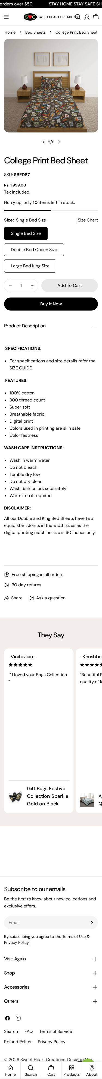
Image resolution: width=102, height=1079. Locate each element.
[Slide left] (43, 142)
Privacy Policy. (16, 942)
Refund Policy (17, 1042)
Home (10, 32)
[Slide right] (58, 142)
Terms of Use (74, 936)
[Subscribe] (91, 922)
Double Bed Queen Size (34, 249)
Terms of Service (55, 1031)
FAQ (28, 1031)
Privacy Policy (52, 1042)
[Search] (77, 16)
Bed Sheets (35, 32)
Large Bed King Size (30, 266)
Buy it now (51, 304)
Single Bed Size (26, 233)
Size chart (88, 220)
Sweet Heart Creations (42, 1059)
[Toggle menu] (6, 16)
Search (11, 1031)
